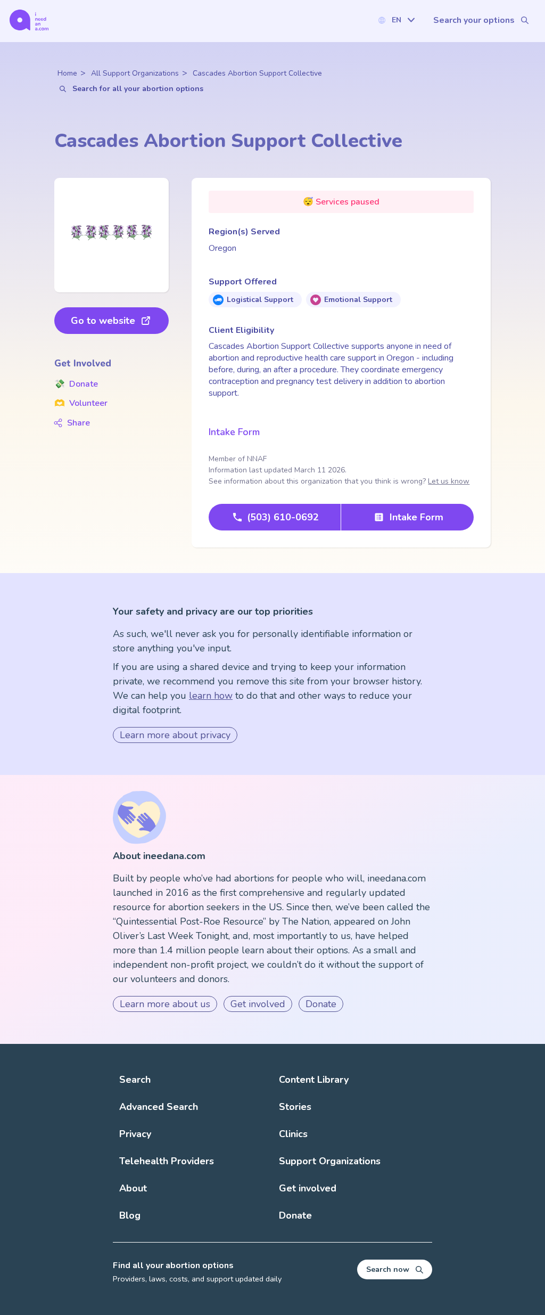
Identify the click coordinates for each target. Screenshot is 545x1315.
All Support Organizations (135, 73)
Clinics (293, 1134)
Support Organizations (330, 1161)
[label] (396, 20)
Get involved (257, 1004)
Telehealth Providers (166, 1161)
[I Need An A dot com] (29, 20)
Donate (76, 384)
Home (67, 73)
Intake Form (234, 432)
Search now (387, 1269)
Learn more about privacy (175, 735)
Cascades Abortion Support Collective (257, 73)
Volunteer (81, 403)
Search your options (474, 20)
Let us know (448, 481)
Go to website (103, 320)
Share (78, 423)
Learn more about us (165, 1004)
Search (135, 1079)
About (133, 1188)
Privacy (135, 1134)
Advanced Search (158, 1106)
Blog (130, 1215)
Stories (295, 1106)
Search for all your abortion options (137, 89)
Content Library (314, 1079)
